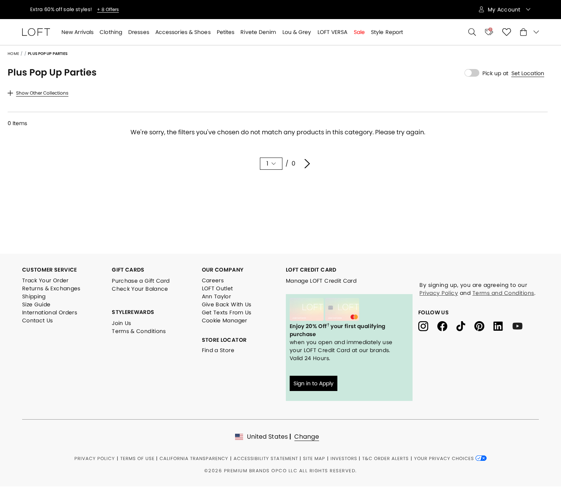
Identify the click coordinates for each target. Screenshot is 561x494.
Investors (343, 458)
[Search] (472, 32)
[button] (527, 73)
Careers (213, 280)
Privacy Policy (438, 293)
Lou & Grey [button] (296, 32)
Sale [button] (359, 32)
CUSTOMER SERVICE (49, 270)
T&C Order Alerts (385, 458)
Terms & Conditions (139, 331)
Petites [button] (226, 32)
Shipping (34, 296)
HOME (13, 53)
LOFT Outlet (217, 288)
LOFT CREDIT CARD (311, 270)
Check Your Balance (140, 289)
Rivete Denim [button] (258, 32)
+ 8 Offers (108, 9)
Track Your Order (45, 280)
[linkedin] (503, 325)
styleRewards (133, 312)
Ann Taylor (216, 296)
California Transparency (194, 458)
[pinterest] (483, 325)
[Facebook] (446, 325)
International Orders (49, 312)
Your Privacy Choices (445, 458)
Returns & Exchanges (51, 288)
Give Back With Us (226, 304)
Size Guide (36, 304)
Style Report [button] (387, 32)
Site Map (314, 458)
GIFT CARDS (128, 270)
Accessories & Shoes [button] (183, 32)
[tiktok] (465, 325)
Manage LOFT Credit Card (321, 281)
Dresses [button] (138, 32)
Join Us (121, 323)
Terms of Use (137, 458)
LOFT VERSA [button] (333, 32)
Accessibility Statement (266, 458)
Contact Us (37, 320)
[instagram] (427, 325)
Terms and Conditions (503, 293)
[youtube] (520, 325)
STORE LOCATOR (224, 340)
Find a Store (218, 350)
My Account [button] (505, 9)
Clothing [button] (111, 32)
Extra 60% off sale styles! (61, 9)
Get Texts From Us (226, 312)
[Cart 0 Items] (529, 32)
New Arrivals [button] (77, 32)
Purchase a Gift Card (140, 281)
